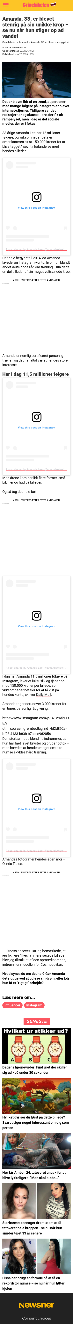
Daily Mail (43, 695)
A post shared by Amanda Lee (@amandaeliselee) (37, 249)
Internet (23, 42)
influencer (12, 1005)
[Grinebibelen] (36, 5)
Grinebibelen (9, 42)
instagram (34, 1005)
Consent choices (36, 1318)
